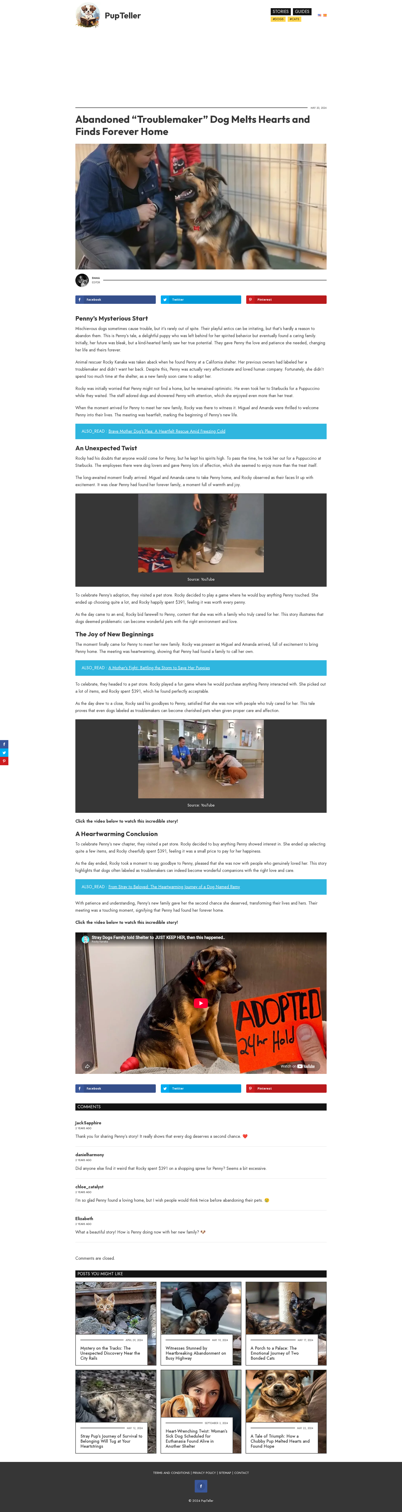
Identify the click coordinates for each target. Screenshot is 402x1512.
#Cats (294, 19)
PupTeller (123, 15)
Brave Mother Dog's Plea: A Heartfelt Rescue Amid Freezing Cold (166, 431)
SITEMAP (225, 1473)
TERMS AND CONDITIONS (171, 1473)
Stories (281, 12)
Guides (302, 12)
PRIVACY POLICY (204, 1473)
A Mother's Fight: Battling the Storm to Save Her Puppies (159, 668)
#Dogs (278, 19)
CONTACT (241, 1473)
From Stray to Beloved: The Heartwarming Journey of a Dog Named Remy (174, 887)
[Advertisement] (201, 66)
